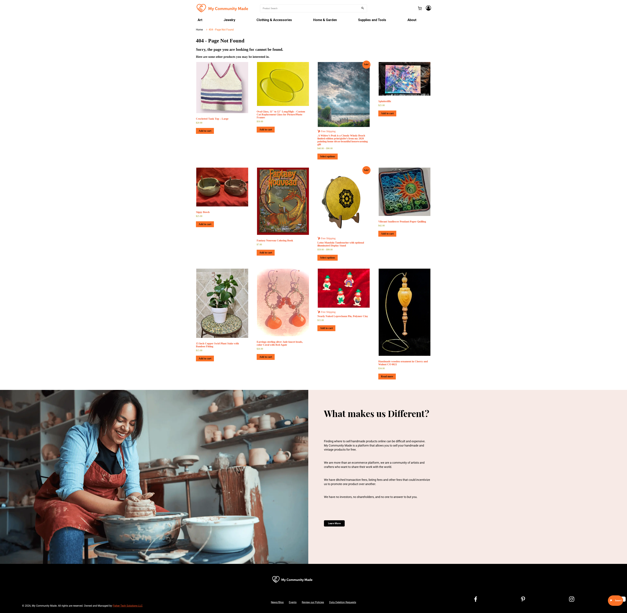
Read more (387, 376)
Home (199, 29)
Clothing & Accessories (274, 20)
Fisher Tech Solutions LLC (128, 605)
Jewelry (229, 20)
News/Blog (277, 602)
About (411, 20)
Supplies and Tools (372, 20)
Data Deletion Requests (342, 602)
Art (200, 20)
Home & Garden (325, 20)
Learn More (334, 523)
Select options (327, 156)
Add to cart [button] (205, 130)
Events (293, 602)
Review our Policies (313, 602)
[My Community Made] (222, 8)
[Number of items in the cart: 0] (420, 8)
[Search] (362, 8)
